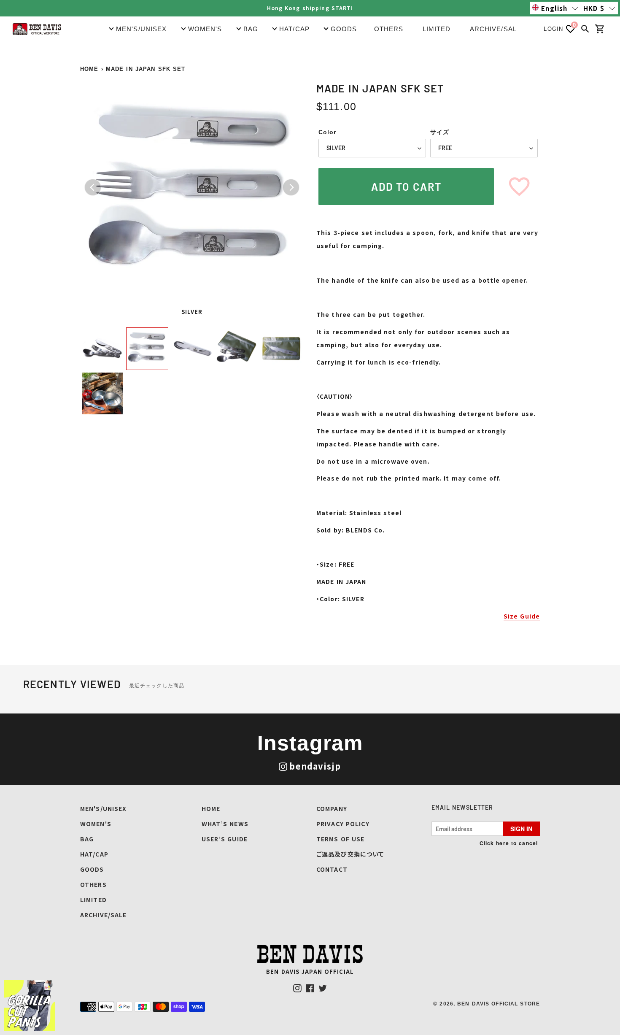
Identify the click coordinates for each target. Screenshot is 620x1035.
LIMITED (437, 28)
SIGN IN (521, 828)
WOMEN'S (95, 823)
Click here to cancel (509, 843)
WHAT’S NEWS (225, 823)
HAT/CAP (94, 854)
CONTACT (332, 869)
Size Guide (522, 616)
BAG (87, 839)
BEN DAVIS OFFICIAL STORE (498, 1004)
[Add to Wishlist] (519, 186)
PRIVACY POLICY (342, 823)
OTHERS (389, 28)
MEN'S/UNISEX (103, 808)
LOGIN (553, 29)
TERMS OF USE (340, 839)
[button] (555, 8)
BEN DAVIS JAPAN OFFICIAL (310, 971)
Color (327, 132)
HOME (89, 69)
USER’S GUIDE (225, 839)
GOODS (92, 869)
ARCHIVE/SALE (495, 28)
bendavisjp (315, 766)
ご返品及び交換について (350, 854)
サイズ (439, 132)
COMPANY (331, 808)
